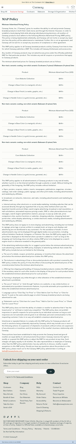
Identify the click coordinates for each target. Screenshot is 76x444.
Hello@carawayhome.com (63, 404)
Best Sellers (7, 391)
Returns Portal (41, 404)
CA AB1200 (55, 429)
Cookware (7, 387)
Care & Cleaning (42, 407)
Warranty (39, 391)
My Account (41, 394)
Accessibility (41, 401)
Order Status (41, 397)
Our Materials (25, 397)
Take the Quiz (8, 404)
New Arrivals (8, 394)
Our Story (24, 394)
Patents (46, 429)
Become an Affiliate (60, 397)
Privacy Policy (27, 429)
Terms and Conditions (24, 377)
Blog (21, 387)
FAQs (38, 387)
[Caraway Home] (38, 8)
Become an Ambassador (62, 401)
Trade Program (58, 391)
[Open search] (68, 7)
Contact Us (57, 387)
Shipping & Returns (43, 411)
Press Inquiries (58, 394)
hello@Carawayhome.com (12, 351)
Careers (23, 391)
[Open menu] (2, 7)
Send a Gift (7, 407)
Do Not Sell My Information (13, 432)
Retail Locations (9, 401)
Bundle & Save (8, 397)
